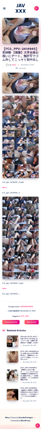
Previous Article (11, 322)
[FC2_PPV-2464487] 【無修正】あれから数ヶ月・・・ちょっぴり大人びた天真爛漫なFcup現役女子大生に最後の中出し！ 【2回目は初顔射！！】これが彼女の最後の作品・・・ (29, 373)
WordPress (25, 421)
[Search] (36, 8)
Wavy (7, 417)
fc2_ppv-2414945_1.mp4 (12, 283)
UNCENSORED (26, 306)
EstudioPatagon (26, 417)
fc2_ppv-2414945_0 (11, 193)
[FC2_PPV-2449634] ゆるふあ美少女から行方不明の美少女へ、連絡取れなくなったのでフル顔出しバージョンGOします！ (29, 355)
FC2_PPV (25, 316)
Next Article (31, 322)
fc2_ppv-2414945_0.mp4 (13, 182)
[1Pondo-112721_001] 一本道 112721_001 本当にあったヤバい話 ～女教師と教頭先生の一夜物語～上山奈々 (29, 339)
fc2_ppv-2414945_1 (10, 294)
